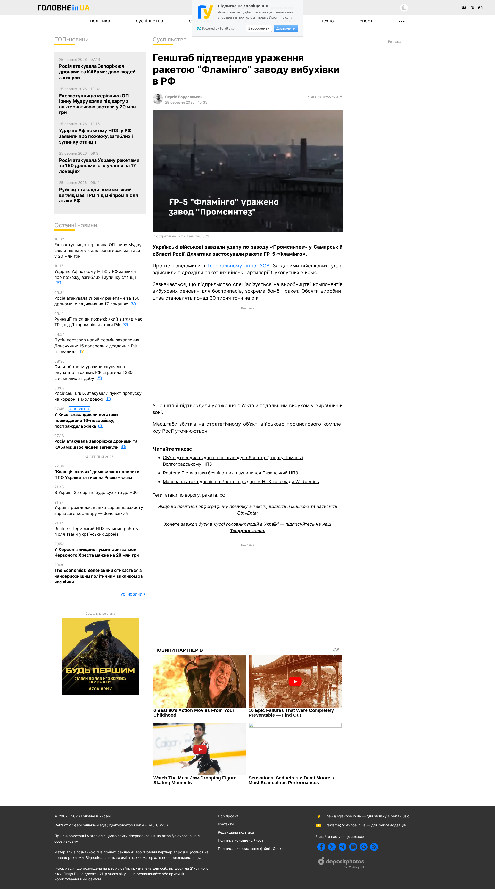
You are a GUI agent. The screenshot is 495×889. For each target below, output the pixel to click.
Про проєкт (228, 816)
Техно (327, 20)
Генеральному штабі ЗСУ (238, 266)
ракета (209, 495)
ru (472, 7)
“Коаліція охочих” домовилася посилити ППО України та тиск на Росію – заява (96, 472)
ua (463, 7)
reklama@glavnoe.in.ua (346, 825)
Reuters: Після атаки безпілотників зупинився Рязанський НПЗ (230, 472)
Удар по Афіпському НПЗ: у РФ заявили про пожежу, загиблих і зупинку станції (95, 272)
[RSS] (374, 847)
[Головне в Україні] (64, 8)
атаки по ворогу (182, 495)
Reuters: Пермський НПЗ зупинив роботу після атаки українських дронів (96, 529)
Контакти (226, 824)
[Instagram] (353, 847)
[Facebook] (321, 847)
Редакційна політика (236, 832)
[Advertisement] (248, 354)
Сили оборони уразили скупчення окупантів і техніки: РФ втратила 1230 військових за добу (93, 370)
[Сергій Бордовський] (158, 102)
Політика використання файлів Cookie (251, 848)
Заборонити (259, 28)
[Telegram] (342, 847)
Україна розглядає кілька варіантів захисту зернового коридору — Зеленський (98, 508)
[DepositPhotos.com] (341, 863)
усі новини (131, 594)
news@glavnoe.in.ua (343, 816)
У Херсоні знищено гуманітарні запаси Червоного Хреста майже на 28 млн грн (96, 550)
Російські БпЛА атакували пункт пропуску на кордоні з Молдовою (98, 394)
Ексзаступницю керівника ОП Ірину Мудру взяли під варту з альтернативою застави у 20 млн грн (98, 248)
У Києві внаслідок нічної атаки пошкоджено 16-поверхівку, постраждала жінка (86, 418)
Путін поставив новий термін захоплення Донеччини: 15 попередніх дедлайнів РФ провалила (96, 343)
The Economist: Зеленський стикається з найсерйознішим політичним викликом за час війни (98, 573)
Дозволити (285, 28)
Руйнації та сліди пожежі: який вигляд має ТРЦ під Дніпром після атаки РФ (98, 319)
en (480, 7)
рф (222, 495)
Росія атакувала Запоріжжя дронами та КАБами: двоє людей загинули (95, 441)
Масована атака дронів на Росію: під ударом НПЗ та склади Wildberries (241, 481)
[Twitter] (332, 847)
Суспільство (149, 20)
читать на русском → (324, 96)
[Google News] (364, 847)
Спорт (366, 20)
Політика (100, 20)
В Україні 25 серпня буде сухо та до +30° (96, 490)
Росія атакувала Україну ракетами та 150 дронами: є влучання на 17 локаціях (96, 298)
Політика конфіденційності (241, 840)
